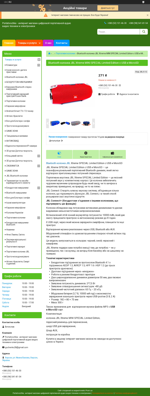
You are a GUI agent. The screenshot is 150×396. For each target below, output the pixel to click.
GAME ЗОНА (12, 131)
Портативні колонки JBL (17, 251)
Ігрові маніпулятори (15, 203)
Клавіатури (11, 65)
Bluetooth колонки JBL (17, 77)
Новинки (10, 229)
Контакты (61, 43)
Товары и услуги (27, 43)
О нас (48, 43)
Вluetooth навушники (16, 193)
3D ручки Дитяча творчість (19, 151)
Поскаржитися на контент (103, 393)
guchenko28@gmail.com (16, 347)
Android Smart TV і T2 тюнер (19, 111)
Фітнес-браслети (14, 116)
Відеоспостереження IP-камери (21, 146)
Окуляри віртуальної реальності (16, 240)
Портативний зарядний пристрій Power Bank (17, 95)
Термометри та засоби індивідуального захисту (18, 182)
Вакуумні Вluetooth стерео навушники (18, 88)
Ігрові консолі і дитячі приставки (16, 71)
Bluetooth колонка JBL (58, 163)
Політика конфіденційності (126, 393)
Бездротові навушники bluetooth (17, 223)
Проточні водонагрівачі (17, 126)
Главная (8, 43)
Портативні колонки (65, 53)
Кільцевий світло (14, 156)
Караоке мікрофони (15, 106)
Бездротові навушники (17, 188)
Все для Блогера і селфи (18, 121)
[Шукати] (144, 32)
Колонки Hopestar (14, 212)
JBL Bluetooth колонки (17, 176)
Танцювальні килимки (17, 136)
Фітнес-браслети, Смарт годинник (17, 262)
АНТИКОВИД (12, 141)
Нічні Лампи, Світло (15, 234)
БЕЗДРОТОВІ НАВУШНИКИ (19, 82)
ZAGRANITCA (12, 166)
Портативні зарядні (15, 246)
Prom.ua (89, 391)
